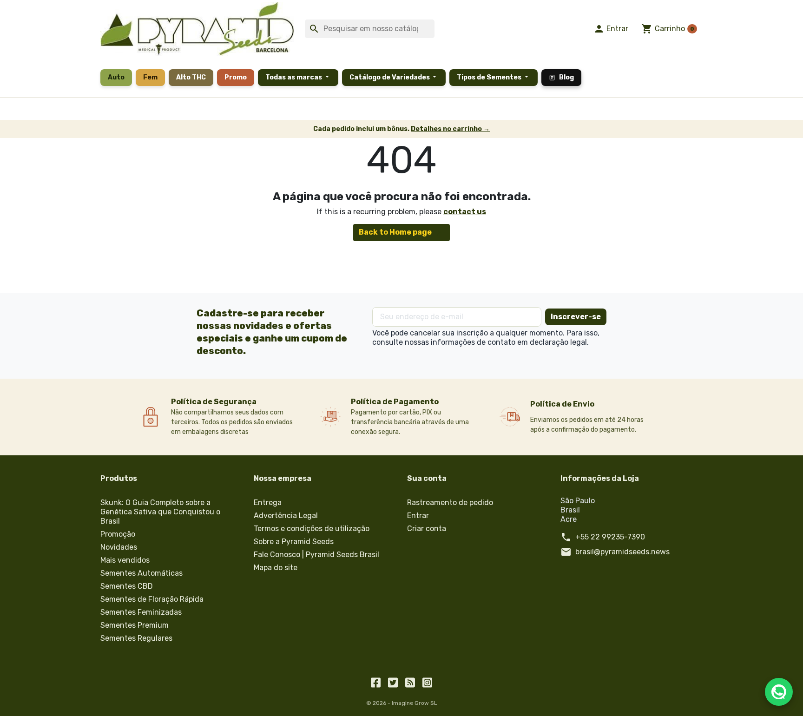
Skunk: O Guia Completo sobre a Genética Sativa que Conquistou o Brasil (160, 512)
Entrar (418, 515)
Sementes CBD (126, 586)
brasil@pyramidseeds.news (622, 551)
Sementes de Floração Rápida (152, 599)
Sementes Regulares (136, 638)
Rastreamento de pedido (450, 502)
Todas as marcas (294, 77)
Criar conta (426, 528)
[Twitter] (393, 682)
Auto (116, 77)
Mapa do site (275, 567)
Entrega (268, 502)
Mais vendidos (125, 560)
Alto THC (191, 77)
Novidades (118, 547)
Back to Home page (401, 232)
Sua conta (427, 478)
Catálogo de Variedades (390, 77)
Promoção (117, 534)
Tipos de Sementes (490, 77)
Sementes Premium (134, 625)
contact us (464, 211)
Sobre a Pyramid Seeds (294, 541)
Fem (150, 77)
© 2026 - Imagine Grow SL (401, 703)
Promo (235, 77)
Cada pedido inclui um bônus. (401, 129)
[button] (611, 28)
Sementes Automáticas (141, 573)
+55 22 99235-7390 (610, 536)
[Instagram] (427, 682)
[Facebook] (376, 682)
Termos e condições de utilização (311, 528)
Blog (566, 77)
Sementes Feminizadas (141, 612)
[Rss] (410, 682)
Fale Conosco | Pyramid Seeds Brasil (316, 554)
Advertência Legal (286, 515)
